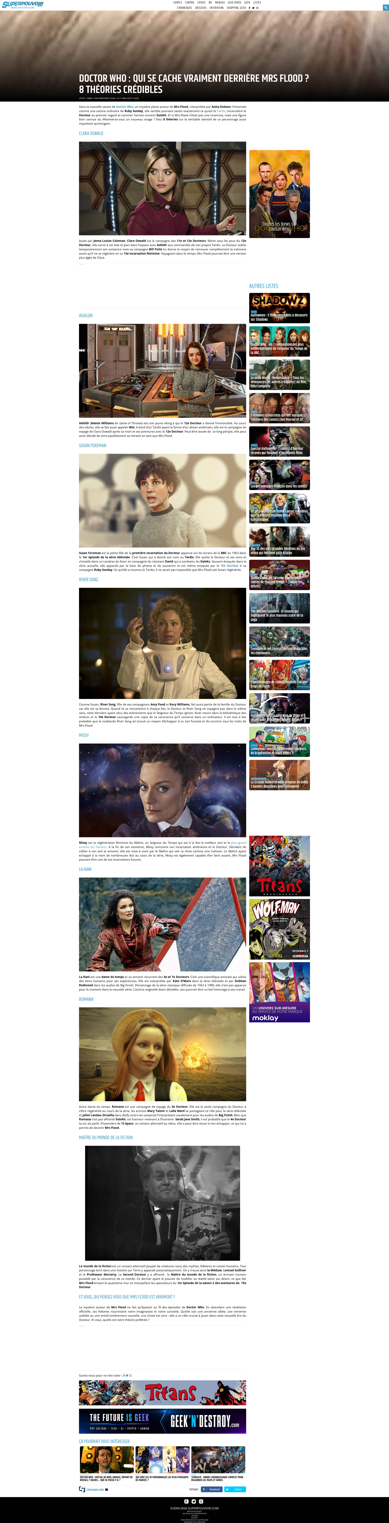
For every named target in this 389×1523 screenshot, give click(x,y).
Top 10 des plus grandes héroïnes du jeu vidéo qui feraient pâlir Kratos (278, 551)
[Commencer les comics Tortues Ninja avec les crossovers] (279, 641)
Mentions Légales (194, 1511)
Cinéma (189, 2)
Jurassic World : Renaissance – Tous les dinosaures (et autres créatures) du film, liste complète (279, 382)
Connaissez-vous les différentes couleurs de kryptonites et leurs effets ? (278, 751)
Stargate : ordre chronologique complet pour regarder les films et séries (217, 1478)
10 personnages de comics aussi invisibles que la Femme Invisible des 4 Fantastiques (279, 516)
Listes (257, 2)
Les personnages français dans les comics (279, 486)
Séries (201, 2)
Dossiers (201, 8)
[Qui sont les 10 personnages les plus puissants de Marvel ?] (163, 1459)
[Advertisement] (162, 285)
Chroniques (184, 8)
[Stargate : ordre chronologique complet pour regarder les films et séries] (218, 1459)
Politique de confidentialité (195, 1513)
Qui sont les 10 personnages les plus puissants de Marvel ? (162, 1478)
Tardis (221, 111)
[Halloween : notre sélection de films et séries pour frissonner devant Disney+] (279, 708)
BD (210, 2)
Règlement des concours (194, 1522)
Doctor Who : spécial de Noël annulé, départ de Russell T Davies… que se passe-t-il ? (106, 1478)
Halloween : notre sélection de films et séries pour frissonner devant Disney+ (277, 718)
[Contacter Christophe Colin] (106, 1489)
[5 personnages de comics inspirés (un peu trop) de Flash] (279, 675)
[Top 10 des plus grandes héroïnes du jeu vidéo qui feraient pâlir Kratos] (279, 541)
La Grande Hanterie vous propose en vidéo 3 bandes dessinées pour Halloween (279, 784)
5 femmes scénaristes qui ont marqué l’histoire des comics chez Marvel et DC (277, 418)
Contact (194, 1518)
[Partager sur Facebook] (212, 1489)
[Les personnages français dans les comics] (279, 475)
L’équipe (194, 1516)
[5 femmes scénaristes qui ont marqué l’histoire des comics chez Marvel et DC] (279, 408)
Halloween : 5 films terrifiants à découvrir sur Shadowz (279, 317)
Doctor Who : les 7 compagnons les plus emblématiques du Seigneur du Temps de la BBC (279, 349)
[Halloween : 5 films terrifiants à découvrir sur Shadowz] (279, 308)
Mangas (220, 2)
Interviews (217, 8)
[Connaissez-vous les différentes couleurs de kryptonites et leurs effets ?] (279, 742)
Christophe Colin (106, 98)
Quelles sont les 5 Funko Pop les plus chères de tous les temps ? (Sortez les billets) (276, 582)
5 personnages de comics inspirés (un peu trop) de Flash (279, 684)
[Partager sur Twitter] (235, 1489)
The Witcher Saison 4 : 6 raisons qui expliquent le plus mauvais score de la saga (277, 616)
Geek (247, 2)
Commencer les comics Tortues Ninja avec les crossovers (279, 651)
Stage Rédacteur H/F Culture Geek (194, 1520)
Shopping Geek (236, 8)
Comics (177, 2)
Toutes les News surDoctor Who (279, 226)
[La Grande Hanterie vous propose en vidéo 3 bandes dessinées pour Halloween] (279, 775)
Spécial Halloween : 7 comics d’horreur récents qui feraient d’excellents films (277, 451)
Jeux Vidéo (234, 2)
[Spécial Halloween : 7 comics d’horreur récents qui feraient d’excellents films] (279, 441)
